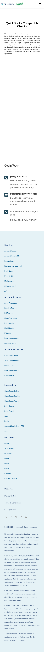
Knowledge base (10, 478)
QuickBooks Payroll (11, 401)
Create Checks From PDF (14, 426)
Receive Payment (11, 308)
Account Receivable (12, 256)
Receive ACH (9, 375)
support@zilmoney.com (24, 193)
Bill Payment (9, 313)
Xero (6, 431)
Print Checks (9, 323)
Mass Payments (10, 318)
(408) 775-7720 (18, 176)
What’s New (9, 448)
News (6, 463)
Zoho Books (9, 406)
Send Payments (10, 303)
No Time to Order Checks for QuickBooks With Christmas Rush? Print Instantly (20, 99)
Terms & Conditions (12, 503)
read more (10, 129)
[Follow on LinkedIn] (26, 517)
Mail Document (10, 281)
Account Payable (10, 251)
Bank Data (8, 271)
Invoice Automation (11, 338)
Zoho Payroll (9, 411)
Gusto (6, 416)
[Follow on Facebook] (11, 517)
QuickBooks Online (11, 391)
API (5, 291)
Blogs (6, 443)
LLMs (6, 458)
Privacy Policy (10, 496)
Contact (7, 468)
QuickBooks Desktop (12, 396)
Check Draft (9, 365)
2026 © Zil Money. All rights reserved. (20, 527)
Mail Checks (9, 328)
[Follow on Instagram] (21, 517)
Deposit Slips (9, 276)
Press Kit (7, 473)
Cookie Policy (10, 510)
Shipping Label (10, 286)
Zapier (6, 421)
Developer (8, 453)
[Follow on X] (6, 517)
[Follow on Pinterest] (16, 517)
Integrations (9, 261)
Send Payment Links (12, 360)
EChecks (7, 333)
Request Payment (11, 355)
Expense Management (13, 266)
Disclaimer (8, 489)
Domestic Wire (10, 343)
